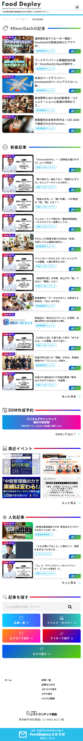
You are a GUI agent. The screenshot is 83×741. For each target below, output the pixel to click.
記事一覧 (46, 680)
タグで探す (21, 19)
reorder (77, 7)
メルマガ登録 (48, 698)
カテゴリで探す (49, 689)
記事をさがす (48, 684)
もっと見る (69, 503)
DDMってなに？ (66, 434)
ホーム (5, 19)
